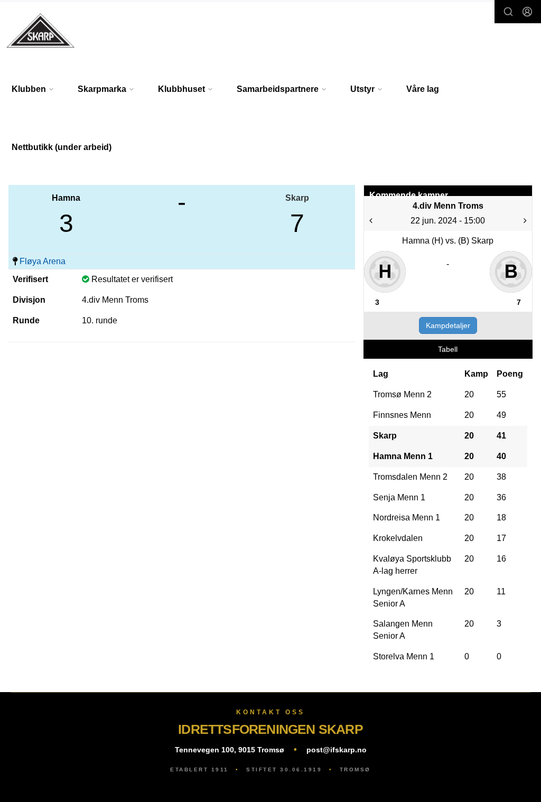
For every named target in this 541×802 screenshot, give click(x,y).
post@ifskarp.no (336, 749)
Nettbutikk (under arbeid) (61, 147)
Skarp (297, 197)
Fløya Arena (43, 261)
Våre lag (422, 89)
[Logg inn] (527, 11)
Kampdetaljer (448, 325)
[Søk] (508, 11)
